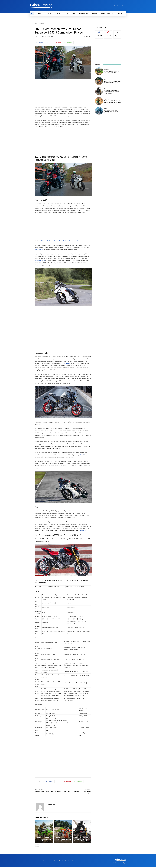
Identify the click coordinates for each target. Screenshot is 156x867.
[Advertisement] (63, 92)
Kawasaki (43, 835)
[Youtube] (125, 6)
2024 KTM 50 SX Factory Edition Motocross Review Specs (63, 839)
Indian (81, 835)
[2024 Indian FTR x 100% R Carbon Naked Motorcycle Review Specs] (99, 111)
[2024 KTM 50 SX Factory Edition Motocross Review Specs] (63, 831)
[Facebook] (114, 6)
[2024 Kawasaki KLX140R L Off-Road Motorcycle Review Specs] (99, 101)
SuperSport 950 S (40, 260)
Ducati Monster (66, 363)
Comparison (41, 23)
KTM (63, 835)
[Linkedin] (117, 6)
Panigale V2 (82, 530)
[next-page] (38, 845)
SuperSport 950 (39, 249)
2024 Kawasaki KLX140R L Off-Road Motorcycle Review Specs (112, 101)
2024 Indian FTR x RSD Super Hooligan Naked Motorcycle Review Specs (82, 839)
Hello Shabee (42, 36)
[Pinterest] (120, 6)
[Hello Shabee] (36, 37)
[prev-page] (36, 845)
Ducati (82, 455)
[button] (32, 13)
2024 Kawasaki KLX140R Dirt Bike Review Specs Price (43, 839)
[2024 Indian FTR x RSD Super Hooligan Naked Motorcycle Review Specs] (82, 831)
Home (36, 23)
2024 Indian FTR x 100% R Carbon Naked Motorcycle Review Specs (111, 111)
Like (99, 31)
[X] (123, 6)
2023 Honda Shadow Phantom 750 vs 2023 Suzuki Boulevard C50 (60, 241)
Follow (108, 31)
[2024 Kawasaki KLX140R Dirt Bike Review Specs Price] (44, 831)
